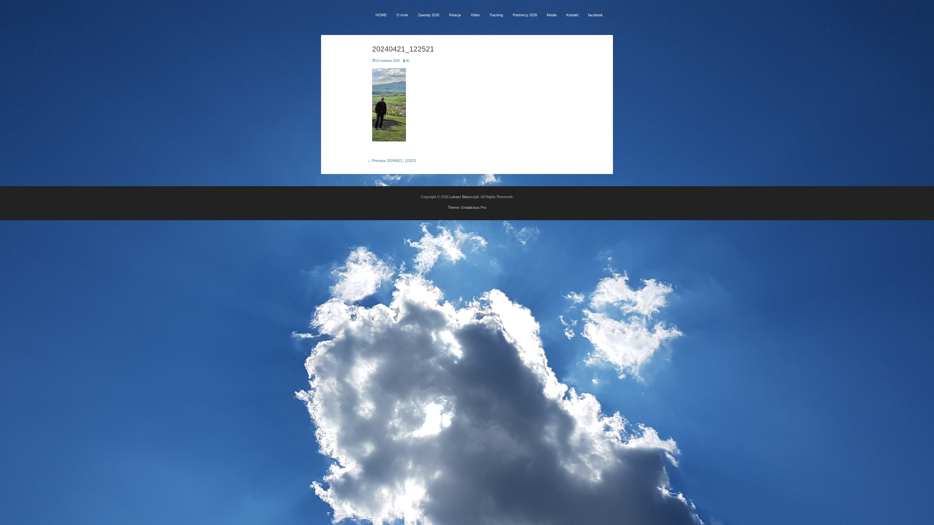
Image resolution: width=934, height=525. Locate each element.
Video (475, 15)
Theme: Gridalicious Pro (467, 207)
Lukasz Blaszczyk (464, 197)
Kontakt (572, 15)
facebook (595, 15)
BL (408, 60)
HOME (381, 15)
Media (552, 15)
